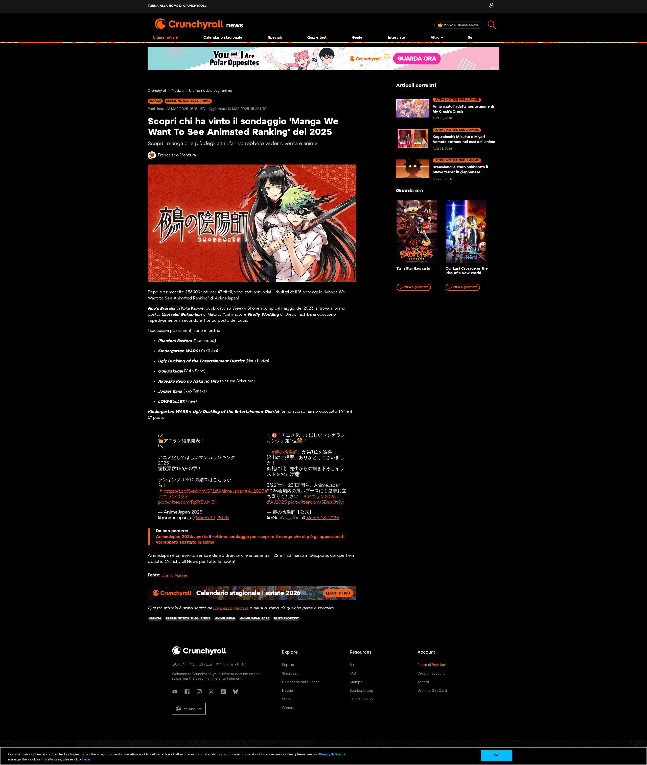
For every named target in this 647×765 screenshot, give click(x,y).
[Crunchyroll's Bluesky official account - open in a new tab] (235, 692)
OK (496, 755)
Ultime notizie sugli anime (210, 90)
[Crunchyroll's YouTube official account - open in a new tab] (175, 692)
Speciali (275, 37)
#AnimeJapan (229, 491)
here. (86, 759)
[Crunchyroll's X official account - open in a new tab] (211, 692)
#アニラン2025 (319, 497)
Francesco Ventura (177, 155)
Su (470, 37)
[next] (488, 235)
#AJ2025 (254, 491)
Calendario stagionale (222, 37)
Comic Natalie (174, 575)
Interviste (396, 37)
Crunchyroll (157, 90)
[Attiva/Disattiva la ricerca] (492, 24)
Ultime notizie (165, 37)
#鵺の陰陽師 (284, 452)
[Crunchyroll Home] (199, 654)
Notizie (178, 90)
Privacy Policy (330, 754)
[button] (189, 709)
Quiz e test (317, 37)
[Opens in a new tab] (323, 58)
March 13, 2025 (212, 518)
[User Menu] (491, 6)
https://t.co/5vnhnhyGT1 (189, 491)
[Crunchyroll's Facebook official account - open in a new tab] (187, 692)
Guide (357, 37)
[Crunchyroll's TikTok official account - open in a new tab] (223, 692)
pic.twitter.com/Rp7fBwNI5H (188, 502)
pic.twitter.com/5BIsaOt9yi (316, 502)
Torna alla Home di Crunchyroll (177, 6)
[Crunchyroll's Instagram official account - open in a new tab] (199, 692)
